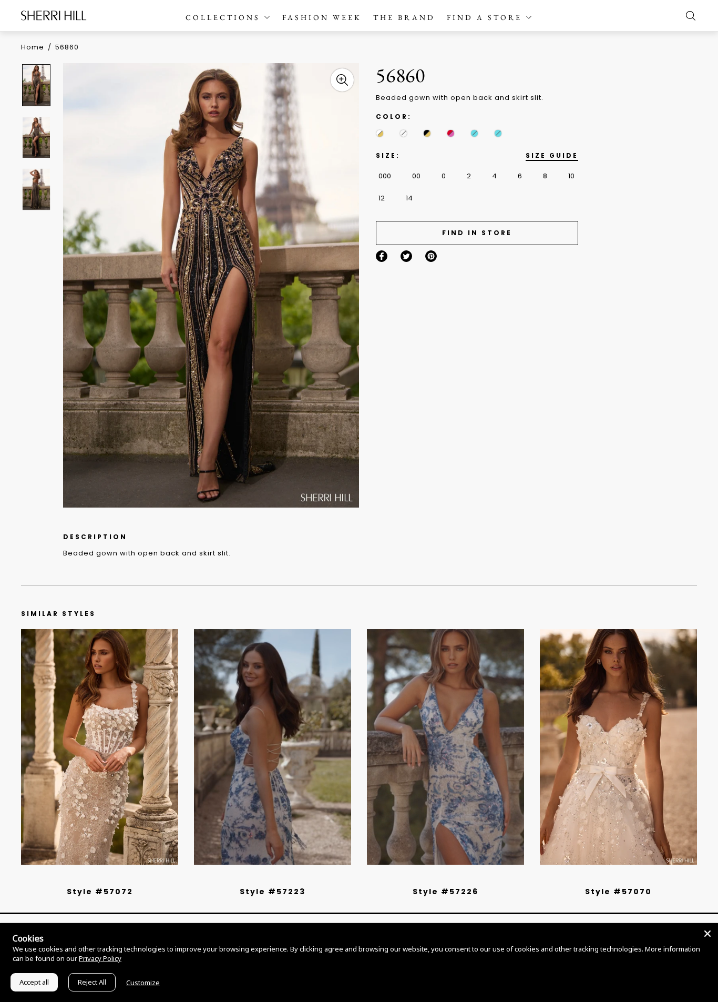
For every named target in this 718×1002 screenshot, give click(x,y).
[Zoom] (342, 80)
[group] (38, 85)
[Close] (707, 933)
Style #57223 (272, 891)
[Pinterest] (431, 256)
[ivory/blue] (268, 878)
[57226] (445, 747)
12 (381, 198)
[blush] (103, 878)
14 (409, 198)
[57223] (272, 747)
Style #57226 (445, 891)
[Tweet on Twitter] (406, 256)
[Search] (688, 15)
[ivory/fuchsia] (276, 878)
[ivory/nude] (111, 878)
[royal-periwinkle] (498, 133)
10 (571, 176)
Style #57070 (618, 891)
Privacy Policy (100, 958)
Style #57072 (100, 891)
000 (384, 176)
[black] (88, 878)
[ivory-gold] (380, 133)
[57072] (99, 747)
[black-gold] (427, 133)
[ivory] (606, 878)
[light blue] (96, 878)
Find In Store (477, 232)
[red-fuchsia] (451, 133)
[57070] (618, 747)
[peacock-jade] (474, 133)
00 (416, 176)
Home (32, 47)
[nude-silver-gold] (403, 133)
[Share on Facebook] (381, 256)
